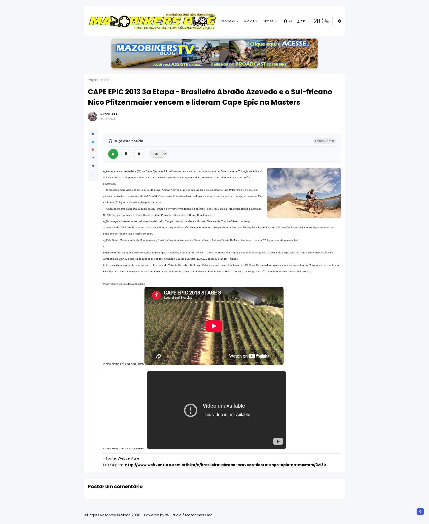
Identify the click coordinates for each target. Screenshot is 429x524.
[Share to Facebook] (93, 134)
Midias (249, 21)
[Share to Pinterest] (93, 149)
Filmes (268, 21)
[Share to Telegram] (93, 165)
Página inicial (99, 79)
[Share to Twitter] (93, 142)
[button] (93, 174)
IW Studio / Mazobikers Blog (189, 515)
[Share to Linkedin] (93, 157)
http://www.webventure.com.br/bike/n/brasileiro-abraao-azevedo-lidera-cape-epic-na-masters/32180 (225, 464)
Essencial (227, 21)
